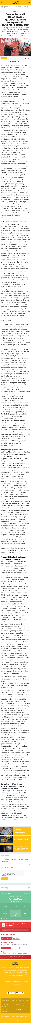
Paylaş (5, 58)
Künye (27, 1016)
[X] (11, 993)
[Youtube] (17, 993)
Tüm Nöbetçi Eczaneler (16, 956)
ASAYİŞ (25, 7)
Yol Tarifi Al (16, 938)
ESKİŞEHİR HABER (7, 7)
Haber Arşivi (21, 1009)
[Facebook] (8, 993)
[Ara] (29, 2)
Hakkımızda (15, 1016)
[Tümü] (29, 887)
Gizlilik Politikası (6, 1016)
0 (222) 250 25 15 (7, 948)
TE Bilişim (20, 1021)
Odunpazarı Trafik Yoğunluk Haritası (22, 1001)
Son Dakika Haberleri (6, 1010)
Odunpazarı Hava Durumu (8, 1001)
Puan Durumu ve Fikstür (8, 1005)
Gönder (4, 879)
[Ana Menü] (1, 2)
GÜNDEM (18, 7)
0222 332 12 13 (16, 984)
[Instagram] (14, 993)
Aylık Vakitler (5, 918)
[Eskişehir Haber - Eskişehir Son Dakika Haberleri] (15, 2)
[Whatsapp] (19, 993)
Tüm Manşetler (22, 1005)
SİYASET (15, 11)
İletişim (22, 1016)
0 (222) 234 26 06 (7, 938)
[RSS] (22, 993)
